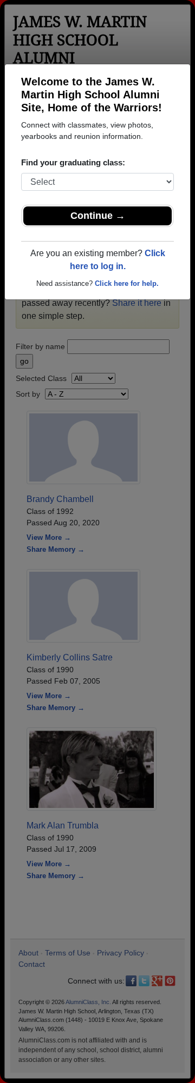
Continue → (97, 215)
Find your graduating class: (73, 162)
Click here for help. (127, 283)
